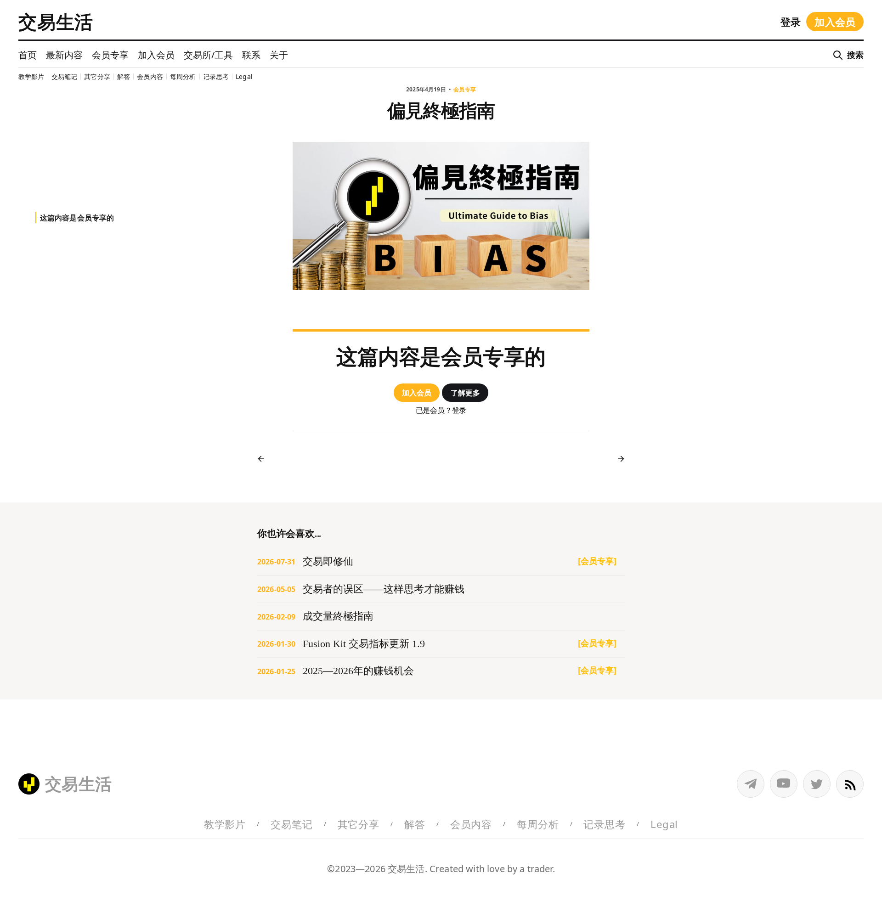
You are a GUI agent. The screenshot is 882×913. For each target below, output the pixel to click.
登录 (790, 21)
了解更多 (465, 393)
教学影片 (31, 76)
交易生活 (55, 21)
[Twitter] (817, 784)
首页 (27, 55)
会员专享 (110, 55)
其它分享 (97, 76)
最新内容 (64, 55)
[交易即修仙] (441, 561)
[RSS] (850, 784)
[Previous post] (264, 459)
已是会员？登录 (441, 410)
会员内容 (150, 76)
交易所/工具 (208, 55)
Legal (244, 76)
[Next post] (618, 459)
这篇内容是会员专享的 (77, 218)
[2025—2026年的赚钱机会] (441, 671)
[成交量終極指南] (441, 616)
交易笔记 (64, 76)
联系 (251, 55)
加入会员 (834, 21)
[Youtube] (783, 784)
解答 (123, 76)
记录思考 (216, 76)
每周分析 (183, 76)
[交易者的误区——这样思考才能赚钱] (441, 589)
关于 (279, 55)
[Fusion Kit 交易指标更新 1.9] (441, 644)
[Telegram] (750, 784)
